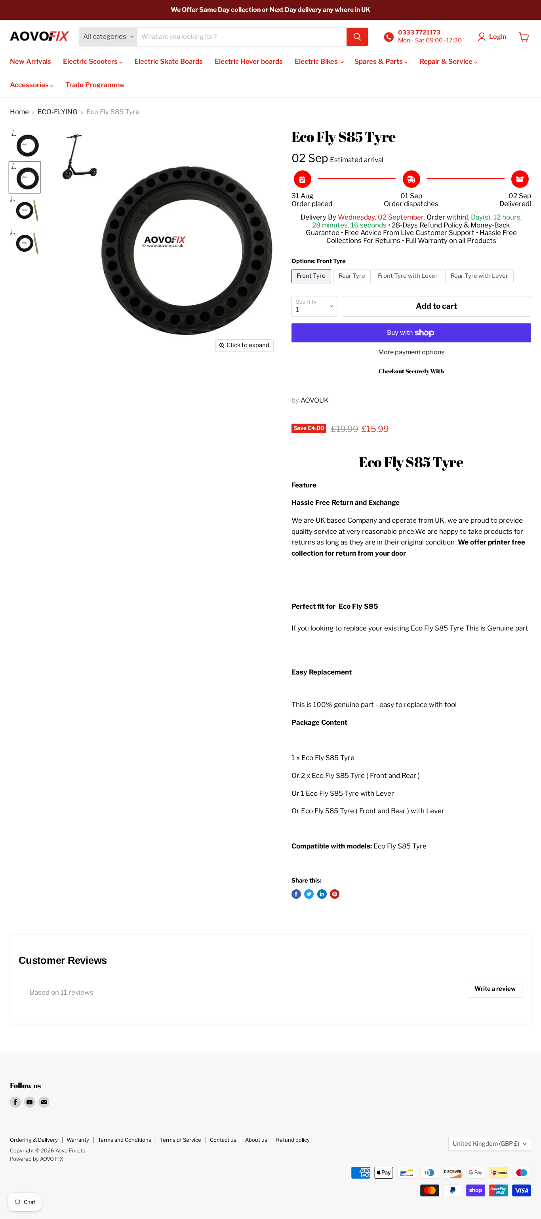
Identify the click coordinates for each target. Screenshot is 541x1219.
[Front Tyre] (312, 285)
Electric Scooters (91, 61)
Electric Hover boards (249, 61)
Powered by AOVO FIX (36, 1159)
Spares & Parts (379, 61)
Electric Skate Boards (168, 61)
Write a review (495, 988)
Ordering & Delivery (34, 1140)
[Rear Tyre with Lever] (480, 285)
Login (497, 36)
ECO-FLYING (58, 112)
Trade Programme (94, 85)
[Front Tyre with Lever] (409, 285)
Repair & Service (446, 61)
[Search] (357, 37)
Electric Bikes (317, 61)
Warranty (78, 1140)
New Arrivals (30, 61)
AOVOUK (315, 400)
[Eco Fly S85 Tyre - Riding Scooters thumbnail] (24, 144)
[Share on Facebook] (296, 894)
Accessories (30, 85)
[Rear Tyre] (353, 285)
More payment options (411, 352)
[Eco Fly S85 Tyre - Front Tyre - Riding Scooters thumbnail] (24, 177)
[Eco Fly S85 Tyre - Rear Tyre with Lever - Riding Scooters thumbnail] (24, 243)
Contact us (223, 1140)
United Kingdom (486, 1143)
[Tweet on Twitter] (309, 894)
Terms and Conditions (124, 1140)
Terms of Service (180, 1140)
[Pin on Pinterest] (334, 894)
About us (256, 1140)
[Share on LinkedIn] (322, 894)
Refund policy (293, 1140)
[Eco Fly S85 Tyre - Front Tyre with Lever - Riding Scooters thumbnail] (24, 210)
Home (19, 112)
